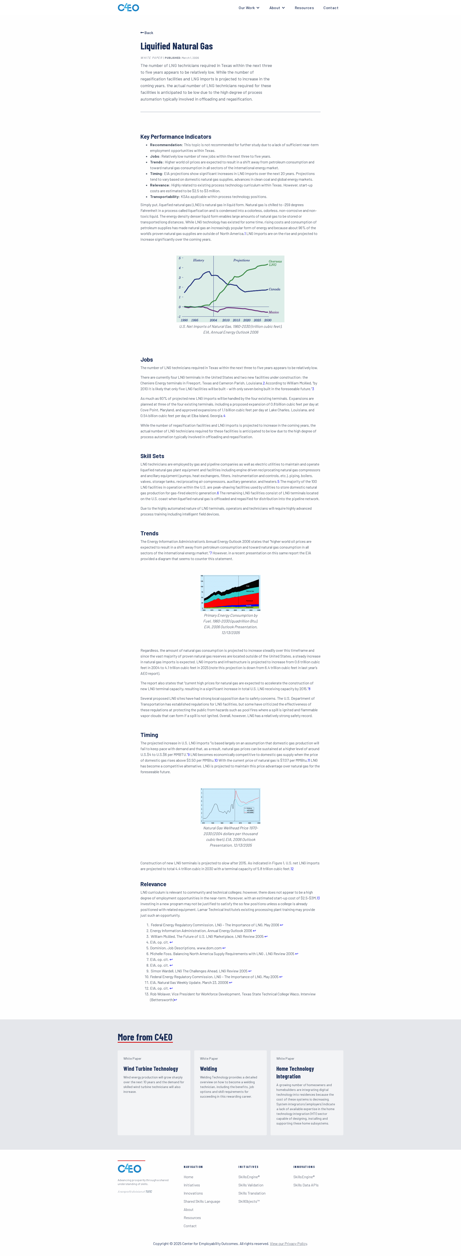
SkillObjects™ (249, 1201)
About (189, 1209)
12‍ (292, 868)
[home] (128, 7)
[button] (249, 7)
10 (216, 760)
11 (309, 760)
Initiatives (192, 1185)
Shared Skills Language (202, 1201)
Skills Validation (250, 1185)
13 (318, 898)
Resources (304, 7)
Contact (331, 7)
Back (146, 32)
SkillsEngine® (249, 1176)
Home (188, 1176)
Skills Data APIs (306, 1185)
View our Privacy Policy (288, 1243)
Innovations (193, 1193)
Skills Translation (252, 1193)
